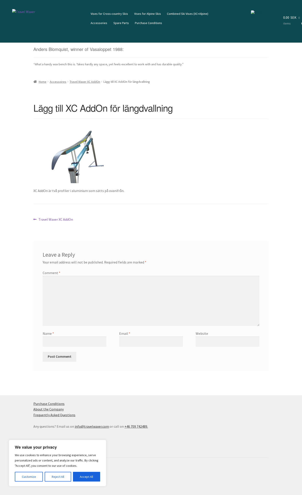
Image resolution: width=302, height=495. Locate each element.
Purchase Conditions (148, 23)
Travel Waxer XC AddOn (85, 82)
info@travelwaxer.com (92, 426)
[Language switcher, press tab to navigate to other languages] (259, 14)
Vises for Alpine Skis (147, 14)
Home (42, 82)
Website (202, 333)
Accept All (86, 477)
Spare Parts (121, 23)
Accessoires (58, 82)
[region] (57, 463)
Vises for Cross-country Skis (109, 14)
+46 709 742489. (136, 426)
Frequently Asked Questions (54, 415)
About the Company (48, 409)
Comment (51, 273)
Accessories (99, 23)
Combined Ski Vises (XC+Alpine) (187, 14)
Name (48, 333)
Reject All (58, 477)
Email (124, 333)
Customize (29, 477)
